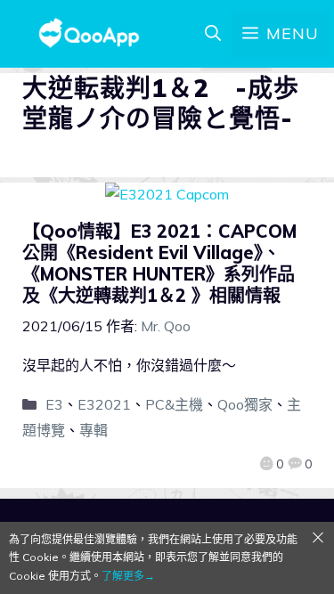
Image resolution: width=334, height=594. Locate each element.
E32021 (104, 404)
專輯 (93, 430)
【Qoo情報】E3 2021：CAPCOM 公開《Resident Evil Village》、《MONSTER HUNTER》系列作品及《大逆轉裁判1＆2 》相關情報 (159, 263)
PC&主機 (174, 404)
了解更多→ (128, 575)
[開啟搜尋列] (213, 34)
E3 (54, 404)
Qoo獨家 (245, 404)
